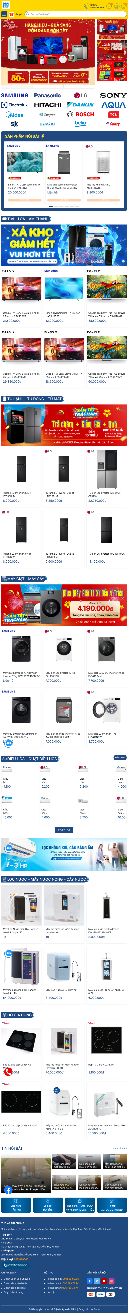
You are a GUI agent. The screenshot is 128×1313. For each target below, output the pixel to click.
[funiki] (47, 124)
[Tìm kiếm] (28, 14)
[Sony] (113, 95)
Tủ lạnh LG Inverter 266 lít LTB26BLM (60, 555)
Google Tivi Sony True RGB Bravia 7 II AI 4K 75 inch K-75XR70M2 (106, 375)
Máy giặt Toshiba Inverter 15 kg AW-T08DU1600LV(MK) (63, 735)
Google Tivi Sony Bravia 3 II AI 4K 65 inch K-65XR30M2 (21, 314)
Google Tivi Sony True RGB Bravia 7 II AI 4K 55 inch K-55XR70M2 (106, 314)
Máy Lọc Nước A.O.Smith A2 (61, 989)
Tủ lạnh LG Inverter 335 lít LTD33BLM (17, 494)
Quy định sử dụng (13, 1292)
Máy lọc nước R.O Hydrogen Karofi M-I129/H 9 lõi (103, 931)
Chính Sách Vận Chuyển (17, 1278)
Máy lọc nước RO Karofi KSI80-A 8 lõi (106, 991)
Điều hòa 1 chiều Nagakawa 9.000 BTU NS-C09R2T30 (83, 811)
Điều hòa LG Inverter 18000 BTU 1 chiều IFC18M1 (121, 811)
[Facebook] (89, 1281)
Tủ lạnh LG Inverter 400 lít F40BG (106, 553)
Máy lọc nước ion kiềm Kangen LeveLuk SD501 (62, 1066)
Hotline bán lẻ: (62, 1278)
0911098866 (97, 7)
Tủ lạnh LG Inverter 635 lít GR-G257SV (105, 494)
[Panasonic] (47, 95)
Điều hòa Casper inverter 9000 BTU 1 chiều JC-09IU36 (121, 780)
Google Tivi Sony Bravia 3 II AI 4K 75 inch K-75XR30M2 (21, 375)
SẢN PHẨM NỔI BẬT (23, 136)
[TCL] (113, 114)
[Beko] (80, 124)
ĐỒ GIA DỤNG (19, 1015)
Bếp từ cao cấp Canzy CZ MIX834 (17, 1066)
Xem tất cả (119, 1148)
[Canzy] (113, 124)
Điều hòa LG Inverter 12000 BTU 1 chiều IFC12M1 (45, 780)
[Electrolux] (14, 105)
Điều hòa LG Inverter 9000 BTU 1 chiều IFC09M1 (83, 780)
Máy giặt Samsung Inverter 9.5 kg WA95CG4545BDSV (62, 186)
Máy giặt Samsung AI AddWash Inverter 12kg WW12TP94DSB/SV (21, 674)
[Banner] (112, 29)
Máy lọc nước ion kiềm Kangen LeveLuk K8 (62, 931)
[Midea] (14, 114)
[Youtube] (104, 1281)
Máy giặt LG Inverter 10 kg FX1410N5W (60, 674)
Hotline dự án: (62, 1287)
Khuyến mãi (21, 14)
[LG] (80, 95)
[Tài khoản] (117, 6)
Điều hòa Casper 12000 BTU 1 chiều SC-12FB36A (45, 811)
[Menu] (4, 14)
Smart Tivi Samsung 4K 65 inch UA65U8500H (63, 314)
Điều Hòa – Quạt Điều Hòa (32, 758)
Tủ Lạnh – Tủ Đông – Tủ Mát (34, 398)
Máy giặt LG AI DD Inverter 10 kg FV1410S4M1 (106, 674)
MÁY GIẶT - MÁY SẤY (25, 578)
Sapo (97, 1309)
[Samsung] (14, 95)
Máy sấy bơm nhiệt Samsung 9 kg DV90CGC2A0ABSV (20, 735)
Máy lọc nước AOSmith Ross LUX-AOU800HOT (106, 1127)
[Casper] (47, 114)
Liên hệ (50, 1292)
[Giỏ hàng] (123, 6)
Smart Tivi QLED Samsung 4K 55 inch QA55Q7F (24, 186)
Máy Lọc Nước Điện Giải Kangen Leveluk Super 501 (20, 931)
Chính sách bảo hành (15, 1283)
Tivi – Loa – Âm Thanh (27, 219)
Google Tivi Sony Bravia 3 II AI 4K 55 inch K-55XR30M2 (64, 375)
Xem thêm (64, 830)
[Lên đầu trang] (123, 1283)
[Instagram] (111, 1281)
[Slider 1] (48, 51)
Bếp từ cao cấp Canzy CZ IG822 (20, 1125)
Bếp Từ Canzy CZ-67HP (101, 1064)
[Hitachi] (47, 105)
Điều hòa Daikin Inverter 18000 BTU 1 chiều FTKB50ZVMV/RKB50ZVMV (6, 811)
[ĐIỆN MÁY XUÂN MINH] (12, 5)
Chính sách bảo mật (15, 1287)
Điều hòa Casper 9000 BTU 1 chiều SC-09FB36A (6, 780)
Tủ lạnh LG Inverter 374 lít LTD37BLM (17, 555)
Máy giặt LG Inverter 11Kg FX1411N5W (102, 735)
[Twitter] (97, 1281)
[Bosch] (80, 114)
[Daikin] (80, 105)
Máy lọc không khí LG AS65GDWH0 (98, 186)
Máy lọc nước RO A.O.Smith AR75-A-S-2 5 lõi (61, 1127)
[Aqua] (113, 105)
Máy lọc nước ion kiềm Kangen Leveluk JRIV (19, 991)
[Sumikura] (14, 124)
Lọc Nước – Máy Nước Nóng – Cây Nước (46, 879)
